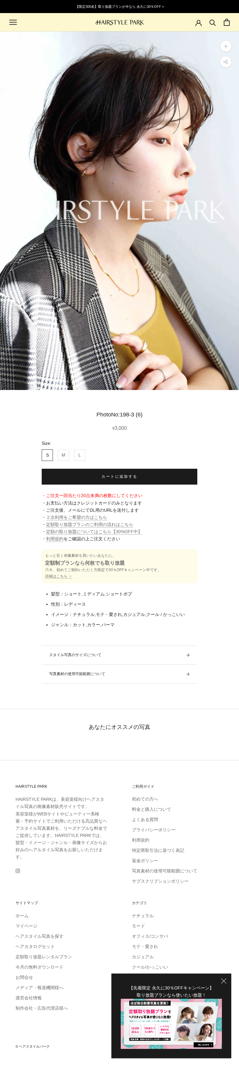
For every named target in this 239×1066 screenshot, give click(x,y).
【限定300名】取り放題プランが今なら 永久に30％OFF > (119, 6)
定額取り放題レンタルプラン (44, 956)
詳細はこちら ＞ (58, 576)
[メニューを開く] (13, 22)
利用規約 (54, 538)
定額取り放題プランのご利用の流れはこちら (89, 524)
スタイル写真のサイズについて (75, 655)
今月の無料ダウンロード (39, 967)
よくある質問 (145, 819)
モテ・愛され (145, 946)
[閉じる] (224, 981)
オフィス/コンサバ (150, 936)
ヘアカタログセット (35, 946)
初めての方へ (145, 798)
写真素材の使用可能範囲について (77, 674)
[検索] (212, 22)
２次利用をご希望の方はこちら (76, 517)
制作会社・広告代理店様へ (42, 1008)
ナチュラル (143, 915)
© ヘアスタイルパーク (33, 1046)
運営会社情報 (29, 997)
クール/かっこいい (150, 967)
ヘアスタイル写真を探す (39, 936)
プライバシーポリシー (154, 829)
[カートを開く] (227, 22)
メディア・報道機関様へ (39, 987)
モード (138, 925)
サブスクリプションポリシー (160, 881)
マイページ (26, 925)
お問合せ (24, 977)
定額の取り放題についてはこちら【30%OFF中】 (94, 531)
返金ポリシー (145, 860)
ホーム (22, 915)
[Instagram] (18, 870)
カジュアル (143, 956)
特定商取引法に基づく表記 (158, 850)
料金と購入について (151, 809)
